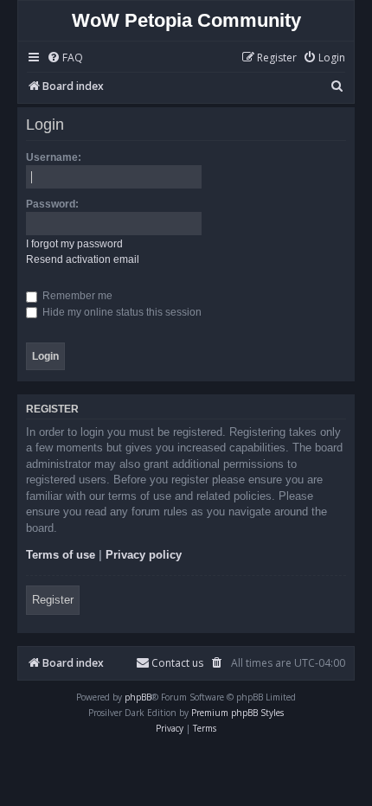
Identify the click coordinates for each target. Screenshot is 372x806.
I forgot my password (74, 244)
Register (53, 599)
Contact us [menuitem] (177, 663)
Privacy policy (144, 554)
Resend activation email (82, 259)
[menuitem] (65, 58)
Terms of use (60, 554)
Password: (52, 204)
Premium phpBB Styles (237, 713)
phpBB (138, 697)
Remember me (76, 296)
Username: (53, 157)
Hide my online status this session (121, 312)
